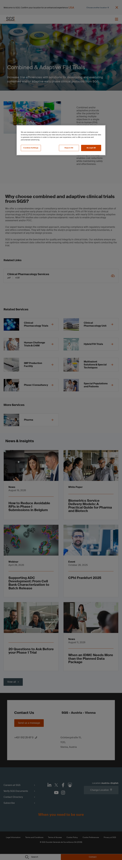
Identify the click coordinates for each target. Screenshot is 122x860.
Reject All (69, 148)
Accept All (91, 148)
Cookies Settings (30, 148)
